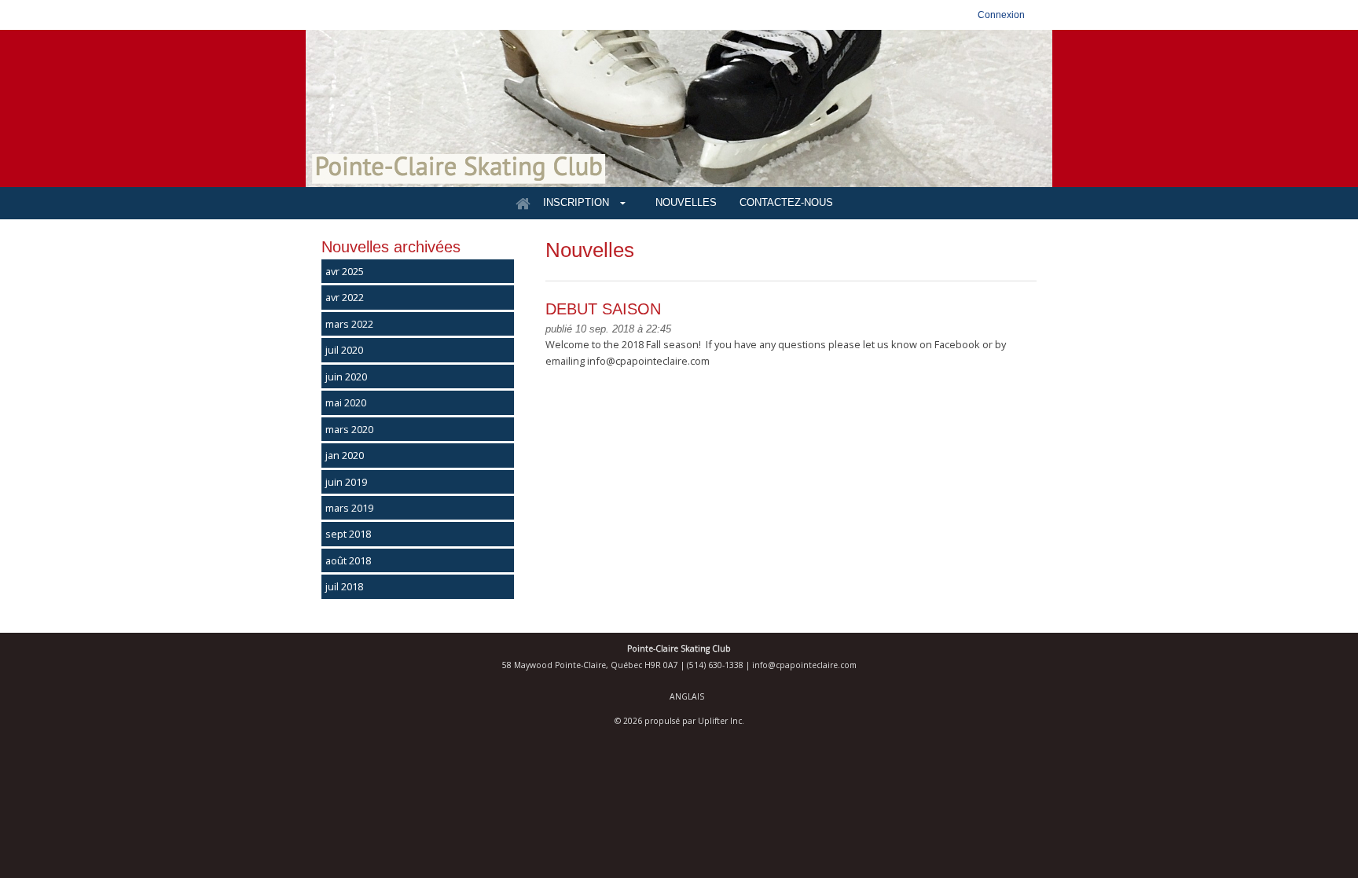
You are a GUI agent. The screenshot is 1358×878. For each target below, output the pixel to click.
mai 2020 (345, 402)
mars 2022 (349, 324)
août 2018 (348, 560)
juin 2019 (346, 482)
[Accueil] (522, 203)
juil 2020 (344, 350)
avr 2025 (344, 271)
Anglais (687, 696)
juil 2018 (344, 586)
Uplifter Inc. (721, 720)
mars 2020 (349, 429)
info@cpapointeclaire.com (804, 664)
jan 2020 (344, 455)
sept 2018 (348, 534)
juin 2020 (346, 376)
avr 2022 (344, 297)
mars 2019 (349, 508)
